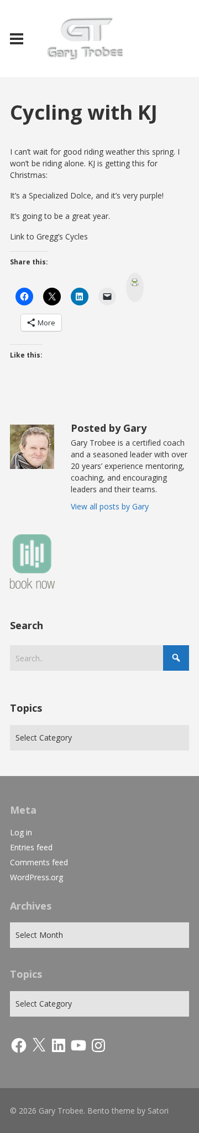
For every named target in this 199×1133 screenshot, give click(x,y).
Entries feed (31, 847)
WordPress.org (36, 877)
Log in (21, 832)
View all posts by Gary (110, 506)
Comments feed (39, 862)
